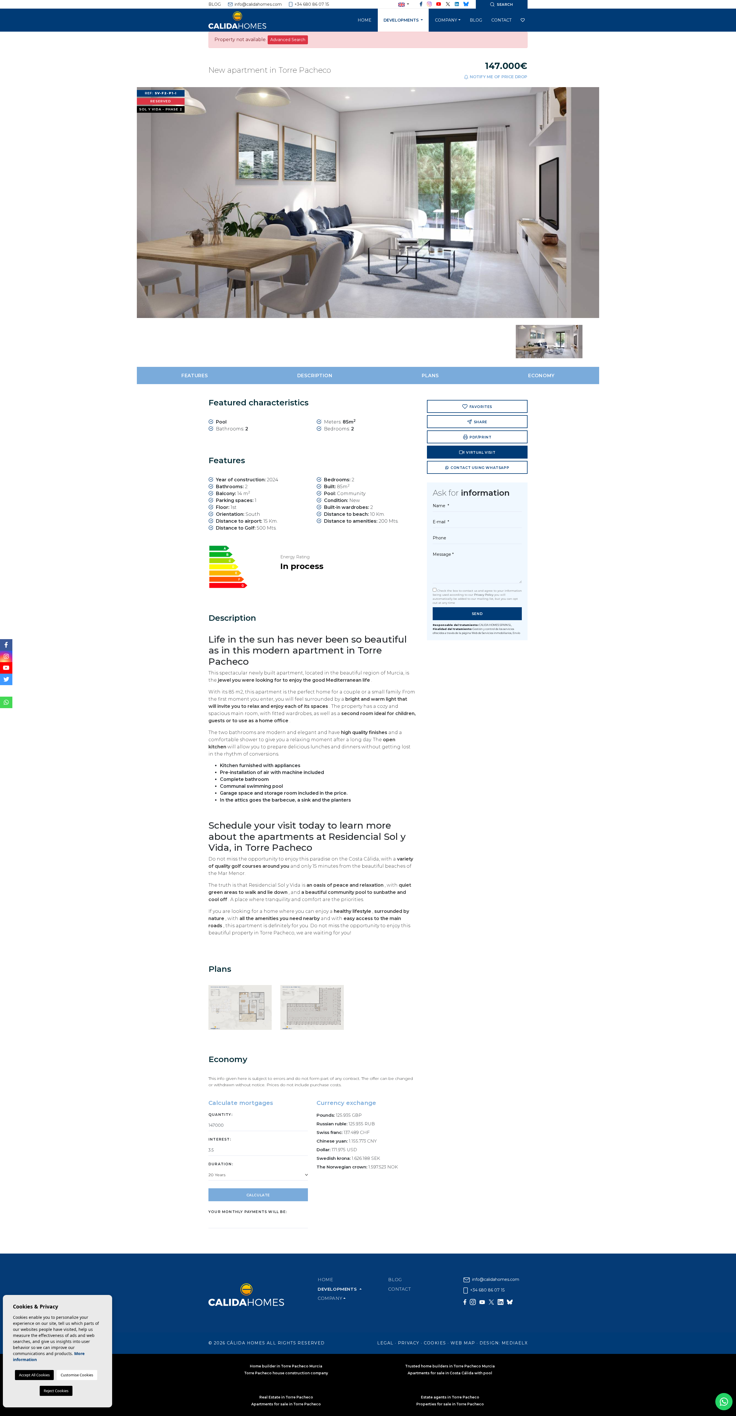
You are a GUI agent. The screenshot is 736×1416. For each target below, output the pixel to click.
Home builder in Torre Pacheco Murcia (286, 1366)
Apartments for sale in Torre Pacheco (286, 1404)
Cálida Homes (244, 20)
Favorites (480, 407)
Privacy (408, 1343)
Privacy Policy (484, 595)
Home (364, 20)
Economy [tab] (541, 375)
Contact (501, 20)
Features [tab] (194, 375)
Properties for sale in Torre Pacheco (450, 1404)
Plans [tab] (430, 375)
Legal (385, 1343)
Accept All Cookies (34, 1374)
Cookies (435, 1343)
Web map (463, 1343)
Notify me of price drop (498, 76)
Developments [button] (402, 20)
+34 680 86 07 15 (311, 4)
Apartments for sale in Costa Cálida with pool (450, 1373)
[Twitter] (448, 4)
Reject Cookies (56, 1390)
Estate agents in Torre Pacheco (450, 1397)
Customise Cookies (77, 1374)
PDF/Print (480, 437)
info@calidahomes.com (257, 4)
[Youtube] (438, 4)
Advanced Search (287, 39)
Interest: (219, 1139)
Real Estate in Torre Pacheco (286, 1397)
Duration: (220, 1164)
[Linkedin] (457, 4)
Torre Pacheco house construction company (286, 1373)
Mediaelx (515, 1343)
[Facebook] (421, 4)
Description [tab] (315, 375)
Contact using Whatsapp (479, 467)
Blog (214, 4)
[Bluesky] (466, 4)
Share (480, 422)
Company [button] (446, 20)
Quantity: (220, 1114)
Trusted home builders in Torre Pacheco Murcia (450, 1366)
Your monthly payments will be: (247, 1212)
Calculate (258, 1195)
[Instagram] (429, 4)
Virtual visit (480, 452)
